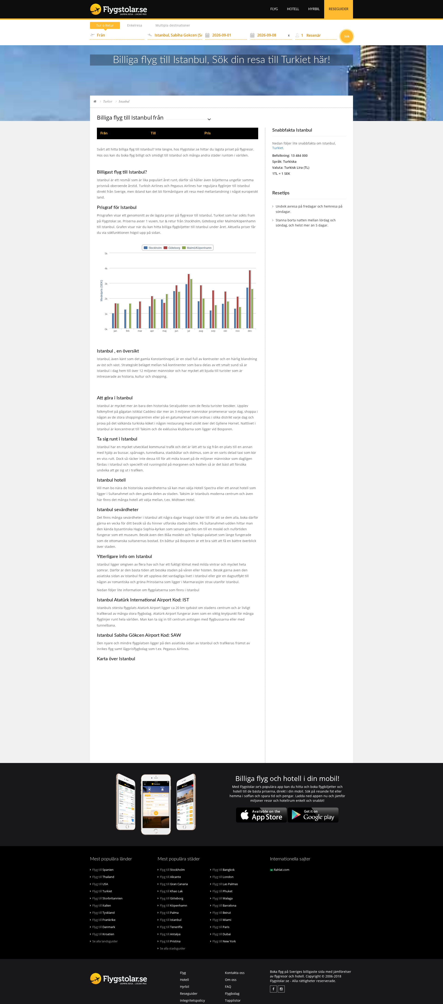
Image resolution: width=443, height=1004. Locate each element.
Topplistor (233, 1000)
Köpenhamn (173, 905)
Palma (169, 913)
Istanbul (170, 920)
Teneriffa (171, 927)
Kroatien (103, 934)
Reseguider (338, 9)
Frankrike (103, 920)
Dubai (222, 934)
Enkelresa (134, 25)
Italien (101, 905)
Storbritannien (107, 898)
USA (100, 884)
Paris (221, 927)
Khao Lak (171, 891)
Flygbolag (232, 993)
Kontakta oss (235, 973)
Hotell (293, 9)
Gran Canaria (174, 884)
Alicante (170, 877)
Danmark (103, 927)
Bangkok (224, 870)
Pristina (170, 941)
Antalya (170, 934)
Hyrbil (314, 9)
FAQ (228, 986)
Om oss (230, 979)
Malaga (223, 898)
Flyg (274, 9)
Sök (346, 36)
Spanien (103, 870)
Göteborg (171, 898)
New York (224, 941)
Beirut (222, 913)
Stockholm (172, 870)
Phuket (223, 891)
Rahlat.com (281, 870)
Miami (222, 920)
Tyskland (103, 913)
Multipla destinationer (173, 25)
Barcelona (224, 905)
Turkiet (107, 101)
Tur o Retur (105, 25)
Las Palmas (225, 884)
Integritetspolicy (192, 1000)
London (223, 877)
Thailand (103, 877)
